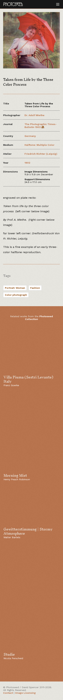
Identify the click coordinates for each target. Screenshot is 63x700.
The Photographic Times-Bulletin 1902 (40, 125)
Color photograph (16, 294)
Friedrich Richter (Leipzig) (40, 153)
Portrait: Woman (15, 287)
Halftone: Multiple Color (39, 144)
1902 (27, 162)
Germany (30, 136)
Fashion (35, 287)
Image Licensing (25, 692)
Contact (8, 692)
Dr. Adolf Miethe (34, 115)
